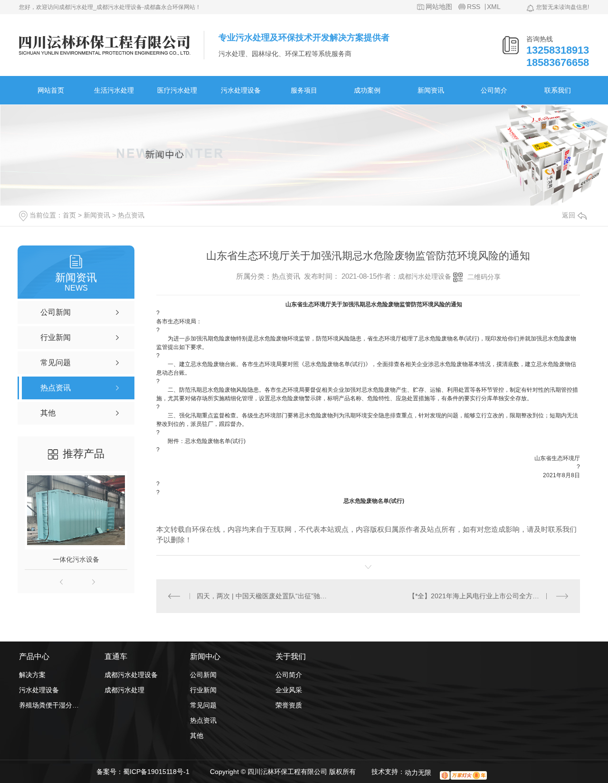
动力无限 (418, 772)
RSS (473, 7)
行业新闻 (203, 690)
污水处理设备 (241, 90)
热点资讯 (131, 215)
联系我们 (557, 90)
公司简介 (494, 90)
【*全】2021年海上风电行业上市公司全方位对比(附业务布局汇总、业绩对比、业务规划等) (488, 596)
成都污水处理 (124, 690)
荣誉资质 (289, 705)
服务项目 (304, 90)
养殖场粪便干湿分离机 (50, 705)
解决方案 (32, 674)
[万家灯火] (463, 775)
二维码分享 (484, 277)
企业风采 (289, 690)
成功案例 (367, 90)
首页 (69, 215)
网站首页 (51, 90)
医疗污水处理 (177, 90)
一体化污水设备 (76, 559)
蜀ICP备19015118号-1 (156, 771)
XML (494, 7)
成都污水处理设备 (424, 276)
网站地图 (439, 7)
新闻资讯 (431, 90)
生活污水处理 (114, 90)
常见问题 (203, 705)
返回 (568, 215)
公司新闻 (203, 674)
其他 (196, 735)
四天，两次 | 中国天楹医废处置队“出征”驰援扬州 (262, 596)
